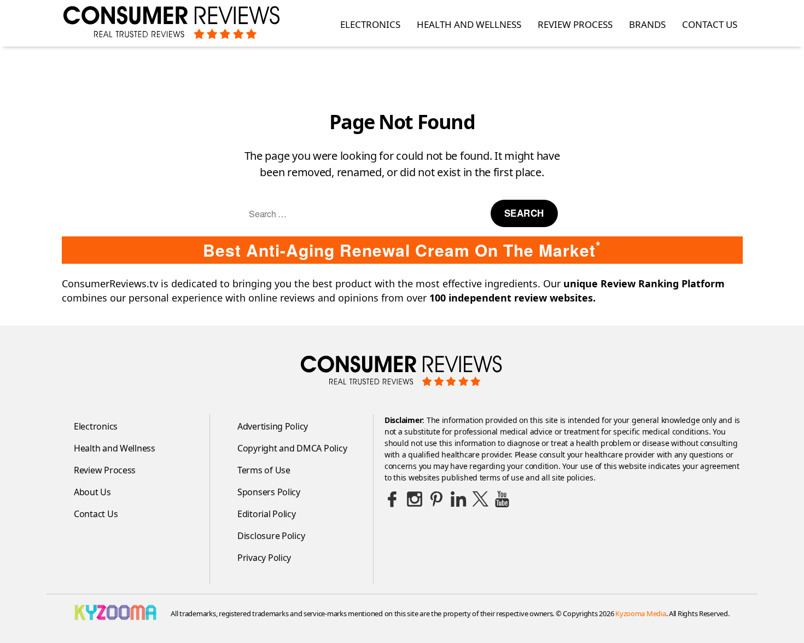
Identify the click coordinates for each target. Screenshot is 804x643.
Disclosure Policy (271, 536)
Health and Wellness (469, 24)
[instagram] (414, 499)
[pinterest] (436, 499)
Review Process (575, 24)
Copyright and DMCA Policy (292, 448)
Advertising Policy (272, 426)
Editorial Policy (266, 514)
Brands (647, 24)
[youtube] (502, 499)
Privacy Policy (264, 558)
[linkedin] (458, 499)
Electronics (370, 24)
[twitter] (480, 499)
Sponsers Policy (268, 492)
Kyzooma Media (640, 613)
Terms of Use (263, 470)
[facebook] (392, 499)
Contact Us (709, 24)
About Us (92, 492)
